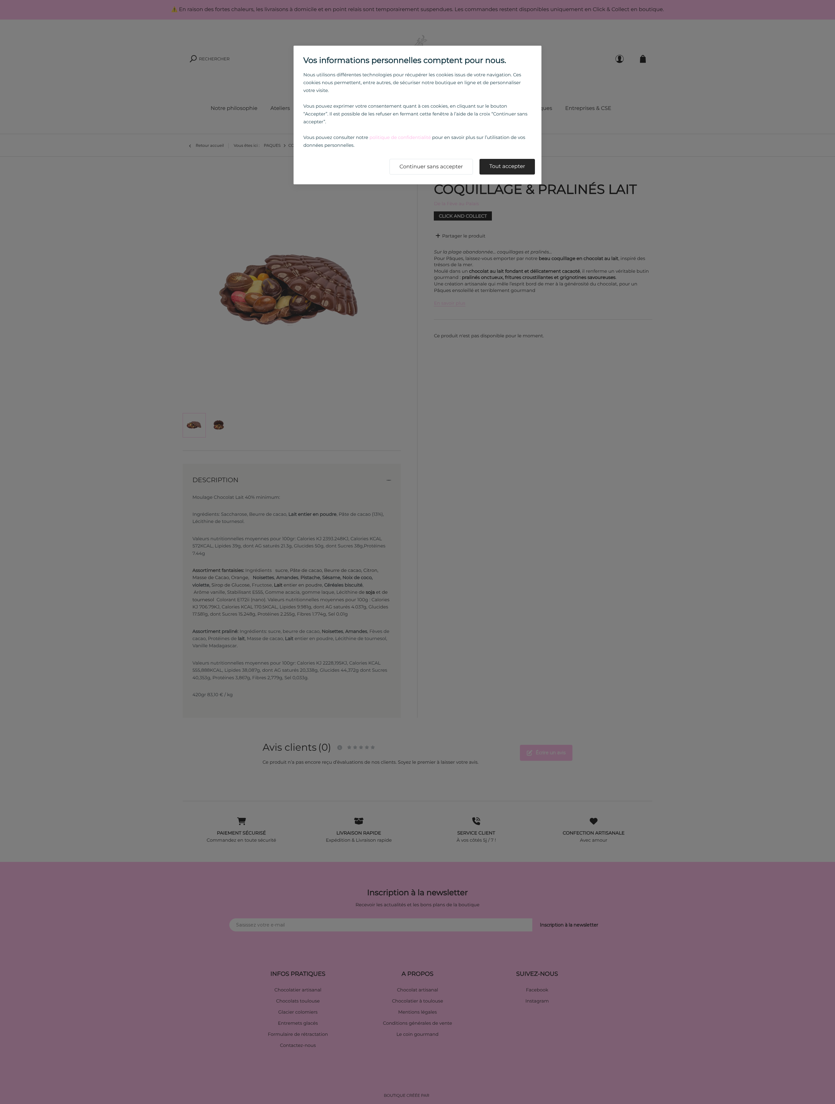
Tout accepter (507, 166)
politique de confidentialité (400, 137)
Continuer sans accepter (431, 167)
